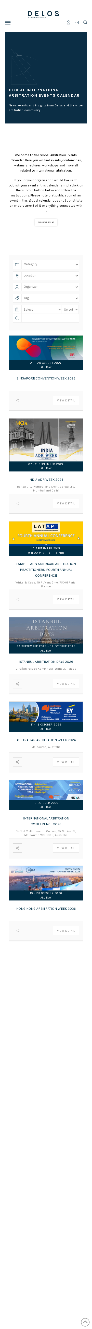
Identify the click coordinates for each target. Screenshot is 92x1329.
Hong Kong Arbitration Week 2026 (46, 909)
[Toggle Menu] (8, 22)
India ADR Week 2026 (46, 480)
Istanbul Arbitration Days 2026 (46, 662)
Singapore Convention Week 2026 (46, 378)
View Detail (66, 400)
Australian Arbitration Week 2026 (46, 740)
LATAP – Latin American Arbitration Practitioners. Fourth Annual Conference (46, 570)
